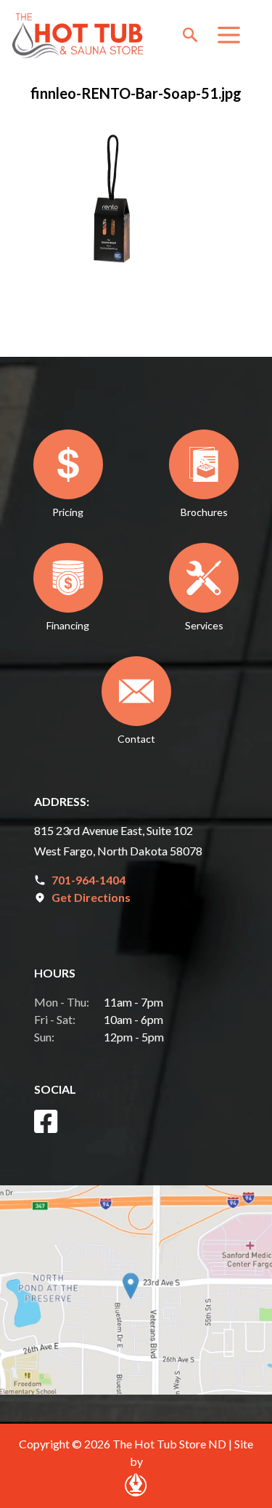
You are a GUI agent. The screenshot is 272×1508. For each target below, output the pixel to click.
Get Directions (91, 897)
